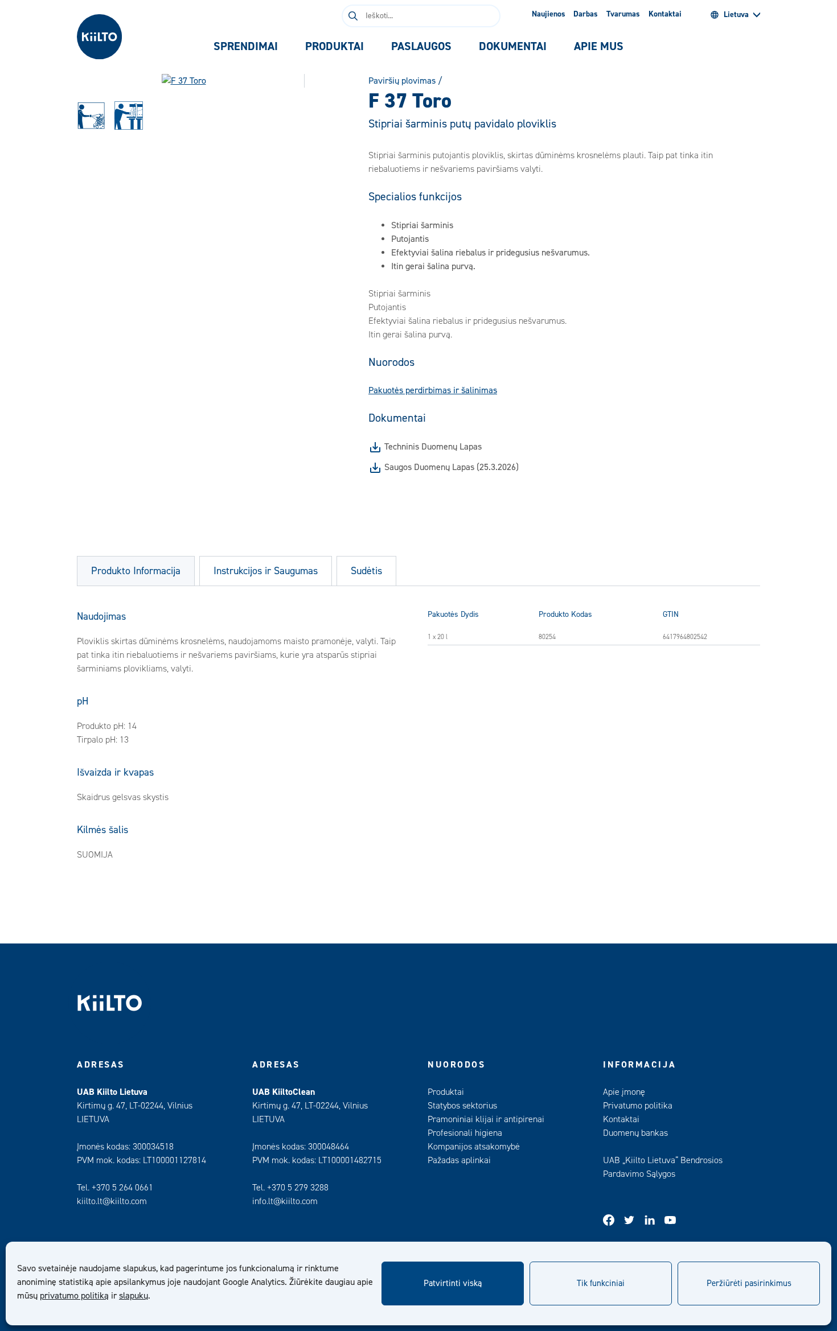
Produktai (446, 1092)
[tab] (246, 46)
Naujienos (548, 14)
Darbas (585, 14)
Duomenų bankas (635, 1133)
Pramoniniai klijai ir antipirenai (486, 1119)
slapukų (133, 1295)
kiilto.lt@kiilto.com (112, 1201)
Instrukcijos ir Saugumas (266, 571)
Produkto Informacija (135, 571)
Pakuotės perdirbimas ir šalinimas (432, 390)
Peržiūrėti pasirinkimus (749, 1283)
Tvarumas (623, 14)
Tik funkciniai (601, 1283)
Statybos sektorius (462, 1105)
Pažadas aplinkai (459, 1160)
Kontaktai (665, 14)
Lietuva (736, 15)
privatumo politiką (74, 1295)
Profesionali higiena (465, 1133)
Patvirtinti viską (453, 1283)
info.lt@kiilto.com (285, 1201)
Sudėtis (366, 571)
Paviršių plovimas (402, 80)
